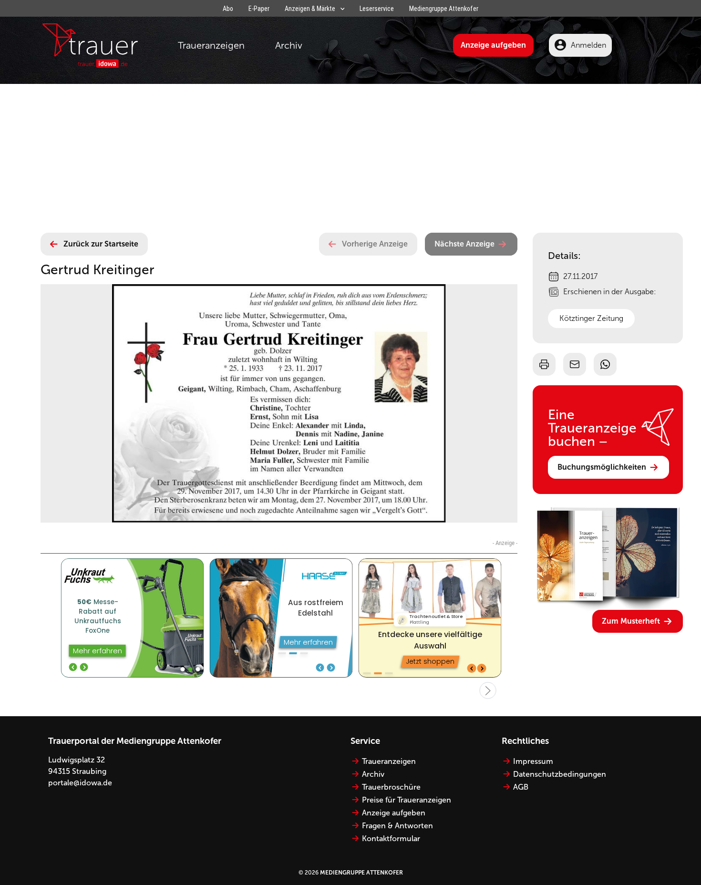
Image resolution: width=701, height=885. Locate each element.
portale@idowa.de (80, 783)
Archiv (288, 45)
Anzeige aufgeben (493, 45)
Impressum (533, 761)
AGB (520, 787)
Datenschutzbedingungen (559, 774)
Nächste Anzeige (464, 244)
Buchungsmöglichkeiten (601, 467)
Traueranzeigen (211, 45)
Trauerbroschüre (391, 787)
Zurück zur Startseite (100, 244)
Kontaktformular (391, 838)
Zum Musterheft (631, 621)
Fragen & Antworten (397, 826)
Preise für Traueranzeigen (406, 800)
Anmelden (588, 45)
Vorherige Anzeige (375, 244)
